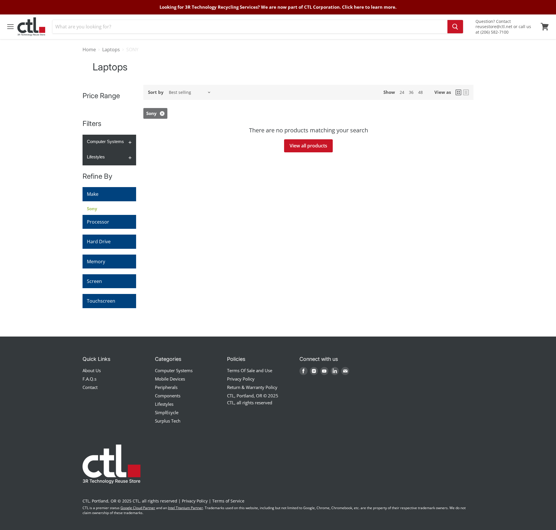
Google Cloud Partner (137, 507)
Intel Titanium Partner (185, 507)
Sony (92, 208)
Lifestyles (96, 156)
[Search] (455, 26)
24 (402, 92)
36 (411, 92)
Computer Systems (105, 141)
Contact (90, 387)
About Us (92, 370)
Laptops (111, 49)
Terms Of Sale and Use (249, 370)
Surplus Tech (167, 421)
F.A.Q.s (89, 379)
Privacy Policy (241, 379)
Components (167, 396)
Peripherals (166, 387)
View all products (308, 145)
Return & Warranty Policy (252, 387)
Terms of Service (228, 501)
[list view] (466, 92)
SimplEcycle (166, 412)
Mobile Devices (170, 379)
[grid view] (458, 92)
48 (420, 92)
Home (89, 49)
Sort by (156, 92)
